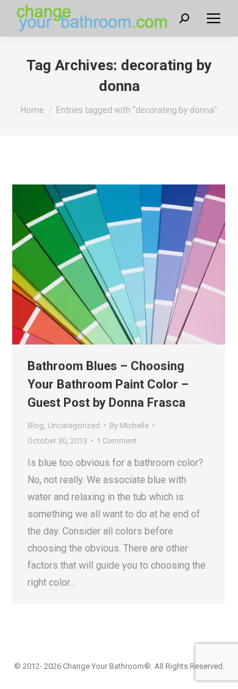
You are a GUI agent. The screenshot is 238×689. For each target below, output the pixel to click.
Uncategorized (74, 425)
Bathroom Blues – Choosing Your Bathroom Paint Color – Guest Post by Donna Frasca (108, 384)
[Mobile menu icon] (213, 18)
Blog (35, 425)
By (129, 425)
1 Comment (116, 440)
